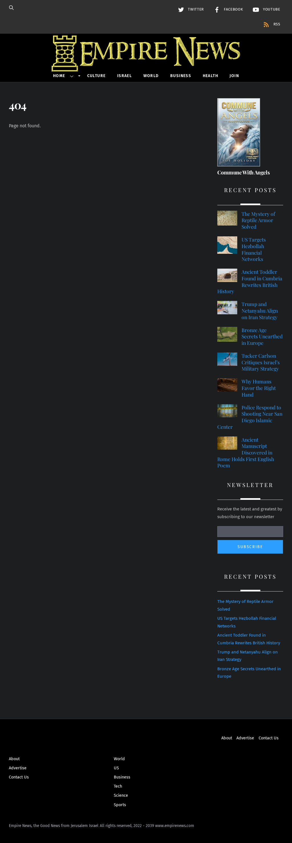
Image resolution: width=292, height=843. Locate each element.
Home (59, 75)
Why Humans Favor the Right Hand (259, 387)
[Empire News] (146, 63)
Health (210, 75)
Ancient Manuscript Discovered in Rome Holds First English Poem (245, 452)
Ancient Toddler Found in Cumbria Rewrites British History (249, 281)
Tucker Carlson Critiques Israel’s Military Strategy (261, 362)
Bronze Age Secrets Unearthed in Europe (262, 336)
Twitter (195, 9)
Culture (96, 75)
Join (234, 75)
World (151, 75)
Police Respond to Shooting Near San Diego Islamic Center (249, 417)
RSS (276, 24)
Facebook (232, 9)
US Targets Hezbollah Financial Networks (254, 249)
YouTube (270, 9)
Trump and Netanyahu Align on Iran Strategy (260, 310)
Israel (124, 75)
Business (180, 75)
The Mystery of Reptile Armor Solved (258, 220)
